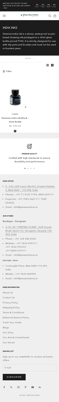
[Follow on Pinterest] (25, 387)
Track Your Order (12, 322)
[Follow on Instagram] (18, 387)
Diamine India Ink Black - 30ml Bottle (15, 120)
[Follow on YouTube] (32, 387)
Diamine (15, 114)
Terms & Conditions (13, 312)
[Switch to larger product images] (47, 65)
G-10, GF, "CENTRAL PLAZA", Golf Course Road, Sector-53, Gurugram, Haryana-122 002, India (28, 231)
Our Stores (9, 342)
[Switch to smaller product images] (52, 65)
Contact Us (9, 297)
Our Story (8, 332)
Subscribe (14, 377)
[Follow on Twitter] (11, 387)
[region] (29, 154)
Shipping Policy (11, 307)
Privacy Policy (10, 302)
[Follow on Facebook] (4, 387)
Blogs (6, 327)
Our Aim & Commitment (16, 337)
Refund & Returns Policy (16, 317)
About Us (8, 292)
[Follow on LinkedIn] (39, 387)
